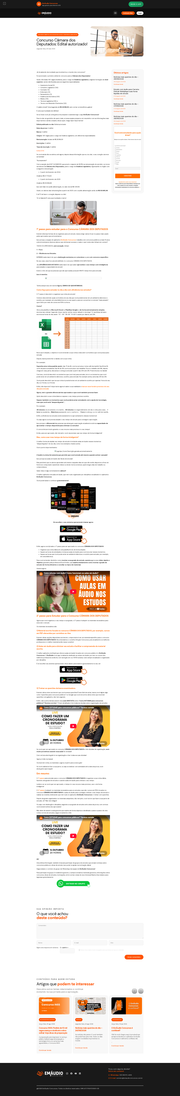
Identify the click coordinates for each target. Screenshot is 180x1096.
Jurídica (118, 147)
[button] (134, 991)
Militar (117, 164)
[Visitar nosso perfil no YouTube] (76, 1073)
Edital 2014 (40, 151)
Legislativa (118, 155)
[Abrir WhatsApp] (175, 1091)
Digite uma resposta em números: (47, 947)
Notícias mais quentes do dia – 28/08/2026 (126, 78)
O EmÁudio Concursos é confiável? (122, 1029)
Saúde (117, 162)
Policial (117, 151)
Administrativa (119, 149)
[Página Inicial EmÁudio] (44, 13)
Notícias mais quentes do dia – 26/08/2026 (126, 117)
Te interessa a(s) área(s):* (120, 145)
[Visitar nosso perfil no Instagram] (67, 1073)
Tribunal (118, 156)
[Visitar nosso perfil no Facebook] (71, 1073)
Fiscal (117, 153)
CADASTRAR (127, 175)
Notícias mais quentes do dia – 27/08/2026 (126, 105)
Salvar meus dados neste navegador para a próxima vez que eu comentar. (102, 950)
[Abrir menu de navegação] (115, 13)
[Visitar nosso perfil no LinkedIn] (80, 1073)
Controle (118, 158)
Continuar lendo (118, 84)
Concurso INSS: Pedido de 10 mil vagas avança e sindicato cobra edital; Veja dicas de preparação (53, 1030)
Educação (118, 160)
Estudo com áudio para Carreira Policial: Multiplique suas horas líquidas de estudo (126, 91)
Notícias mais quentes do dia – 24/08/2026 (88, 1029)
